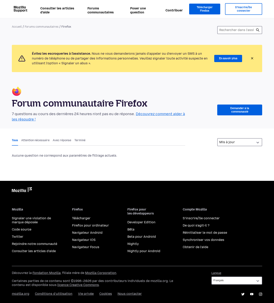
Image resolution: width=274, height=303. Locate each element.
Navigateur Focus (85, 247)
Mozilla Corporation (100, 273)
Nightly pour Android (143, 251)
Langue (216, 273)
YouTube (251, 294)
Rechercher (258, 30)
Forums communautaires (100, 10)
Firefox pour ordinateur (90, 225)
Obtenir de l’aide (195, 247)
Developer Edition (141, 222)
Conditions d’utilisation (53, 294)
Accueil (17, 26)
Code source (21, 229)
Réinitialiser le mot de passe (205, 233)
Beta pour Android (141, 237)
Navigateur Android (87, 233)
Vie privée (86, 294)
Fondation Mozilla (46, 273)
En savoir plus (228, 58)
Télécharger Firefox (205, 9)
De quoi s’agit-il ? (196, 225)
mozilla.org (20, 294)
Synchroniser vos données (203, 240)
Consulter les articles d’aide (57, 10)
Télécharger (81, 218)
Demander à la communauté (239, 110)
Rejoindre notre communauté (34, 244)
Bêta (130, 229)
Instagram (260, 294)
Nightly (133, 244)
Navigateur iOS (83, 240)
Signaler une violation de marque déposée (31, 220)
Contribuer (174, 10)
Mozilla (22, 190)
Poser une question (138, 10)
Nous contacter (130, 294)
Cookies (105, 294)
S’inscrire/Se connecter (243, 9)
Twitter (17, 237)
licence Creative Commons (78, 285)
